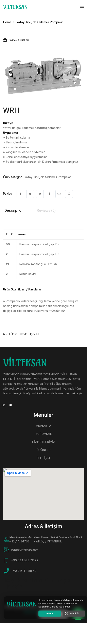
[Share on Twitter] (30, 194)
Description (14, 210)
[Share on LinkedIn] (40, 194)
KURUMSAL (43, 434)
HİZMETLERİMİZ (43, 442)
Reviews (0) (46, 210)
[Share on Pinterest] (69, 194)
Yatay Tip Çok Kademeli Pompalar (40, 22)
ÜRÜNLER (43, 450)
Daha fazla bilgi (61, 606)
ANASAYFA (43, 426)
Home (7, 22)
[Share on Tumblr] (49, 194)
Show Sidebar (19, 40)
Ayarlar (50, 613)
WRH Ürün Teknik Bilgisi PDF (22, 334)
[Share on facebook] (20, 194)
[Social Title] (11, 405)
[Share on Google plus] (59, 194)
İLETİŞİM (43, 458)
